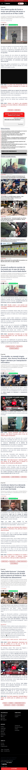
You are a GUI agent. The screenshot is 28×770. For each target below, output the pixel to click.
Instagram (4, 719)
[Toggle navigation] (2, 3)
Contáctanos (18, 715)
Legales (16, 716)
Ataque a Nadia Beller (21, 561)
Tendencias (17, 725)
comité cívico (4, 561)
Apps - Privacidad (5, 749)
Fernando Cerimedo (14, 348)
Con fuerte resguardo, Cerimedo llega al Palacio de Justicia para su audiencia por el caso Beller (14, 698)
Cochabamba (21, 0)
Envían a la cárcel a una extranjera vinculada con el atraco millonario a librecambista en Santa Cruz (14, 105)
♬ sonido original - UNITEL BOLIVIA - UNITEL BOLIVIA (14, 639)
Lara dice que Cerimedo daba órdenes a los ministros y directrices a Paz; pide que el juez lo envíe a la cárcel (14, 529)
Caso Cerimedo (14, 563)
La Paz (17, 0)
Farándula (17, 730)
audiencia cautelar (10, 346)
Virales (16, 728)
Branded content (18, 727)
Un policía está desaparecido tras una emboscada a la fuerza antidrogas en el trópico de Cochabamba (14, 86)
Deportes (3, 733)
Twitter (3, 716)
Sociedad (3, 729)
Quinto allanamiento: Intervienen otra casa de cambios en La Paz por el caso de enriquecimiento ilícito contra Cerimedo (14, 644)
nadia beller (19, 346)
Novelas (2, 744)
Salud (2, 736)
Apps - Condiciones (5, 751)
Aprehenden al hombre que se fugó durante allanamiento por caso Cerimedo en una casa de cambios (14, 336)
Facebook (4, 715)
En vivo (21, 3)
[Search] (25, 3)
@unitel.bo (3, 624)
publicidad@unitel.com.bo (7, 761)
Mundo (2, 731)
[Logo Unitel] (7, 3)
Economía (3, 734)
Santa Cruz (13, 0)
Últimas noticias (7, 0)
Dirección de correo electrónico (13, 119)
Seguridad (3, 7)
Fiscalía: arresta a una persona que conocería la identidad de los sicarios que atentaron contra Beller (14, 307)
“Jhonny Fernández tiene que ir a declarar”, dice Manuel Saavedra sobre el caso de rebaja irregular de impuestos (14, 434)
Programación (4, 746)
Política (2, 726)
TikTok (3, 718)
